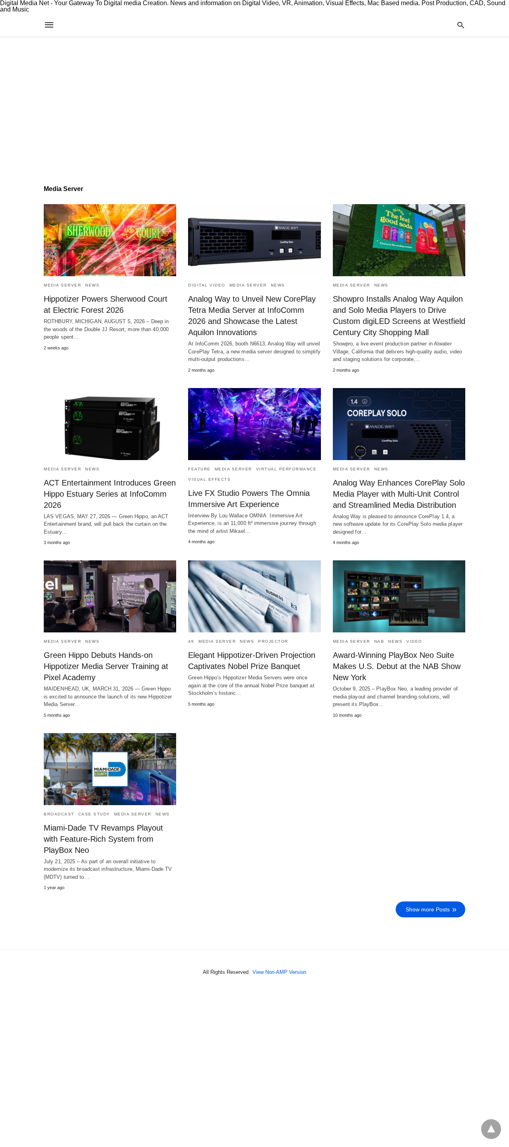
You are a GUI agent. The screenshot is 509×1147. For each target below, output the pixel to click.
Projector (273, 641)
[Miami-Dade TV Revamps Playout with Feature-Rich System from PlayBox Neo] (110, 769)
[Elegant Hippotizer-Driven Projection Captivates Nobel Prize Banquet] (254, 596)
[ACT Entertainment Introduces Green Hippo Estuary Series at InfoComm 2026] (110, 424)
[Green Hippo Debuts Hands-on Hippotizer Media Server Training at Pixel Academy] (110, 596)
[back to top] (491, 1129)
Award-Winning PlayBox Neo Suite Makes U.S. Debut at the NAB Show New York (396, 666)
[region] (254, 105)
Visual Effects (209, 479)
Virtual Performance (286, 469)
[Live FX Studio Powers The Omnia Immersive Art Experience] (254, 424)
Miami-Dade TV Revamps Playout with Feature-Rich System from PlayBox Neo (103, 838)
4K (191, 641)
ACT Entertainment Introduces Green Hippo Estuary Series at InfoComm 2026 (110, 493)
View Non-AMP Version (279, 972)
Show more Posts (428, 909)
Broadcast (59, 814)
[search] (460, 24)
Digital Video (206, 285)
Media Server (62, 285)
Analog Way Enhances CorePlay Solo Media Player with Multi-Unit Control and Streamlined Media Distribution (399, 493)
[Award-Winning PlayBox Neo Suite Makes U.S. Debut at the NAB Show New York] (399, 596)
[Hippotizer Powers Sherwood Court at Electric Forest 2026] (110, 240)
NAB (379, 641)
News (92, 285)
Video (414, 641)
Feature (199, 469)
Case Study (94, 814)
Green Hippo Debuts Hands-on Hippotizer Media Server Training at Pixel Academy (106, 666)
